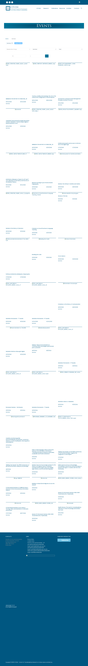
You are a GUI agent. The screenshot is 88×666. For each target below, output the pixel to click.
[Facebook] (7, 2)
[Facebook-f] (73, 606)
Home (7, 38)
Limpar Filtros (18, 43)
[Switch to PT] (80, 2)
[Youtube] (12, 2)
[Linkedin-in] (76, 606)
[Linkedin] (10, 2)
